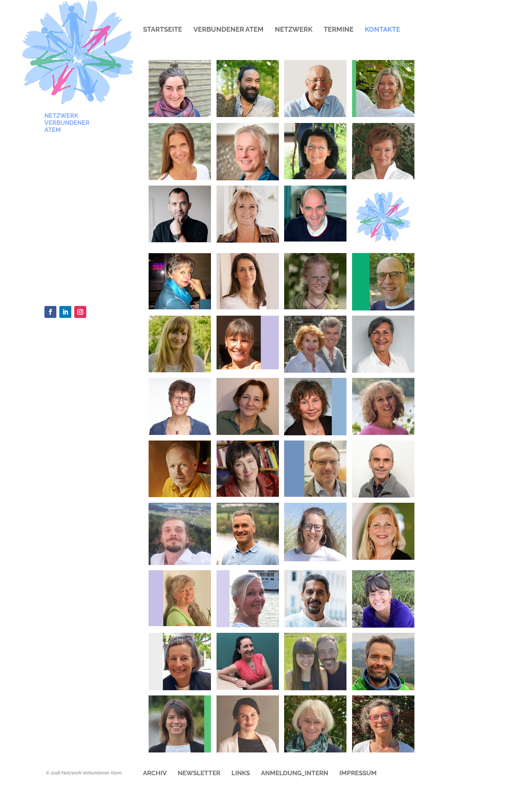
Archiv (155, 773)
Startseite (162, 30)
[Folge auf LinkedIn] (65, 312)
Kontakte (382, 30)
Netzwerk (293, 30)
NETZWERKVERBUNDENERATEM (67, 122)
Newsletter (199, 773)
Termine (339, 30)
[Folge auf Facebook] (50, 312)
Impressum (358, 773)
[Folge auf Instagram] (80, 312)
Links (240, 773)
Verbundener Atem (228, 30)
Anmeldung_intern (294, 773)
